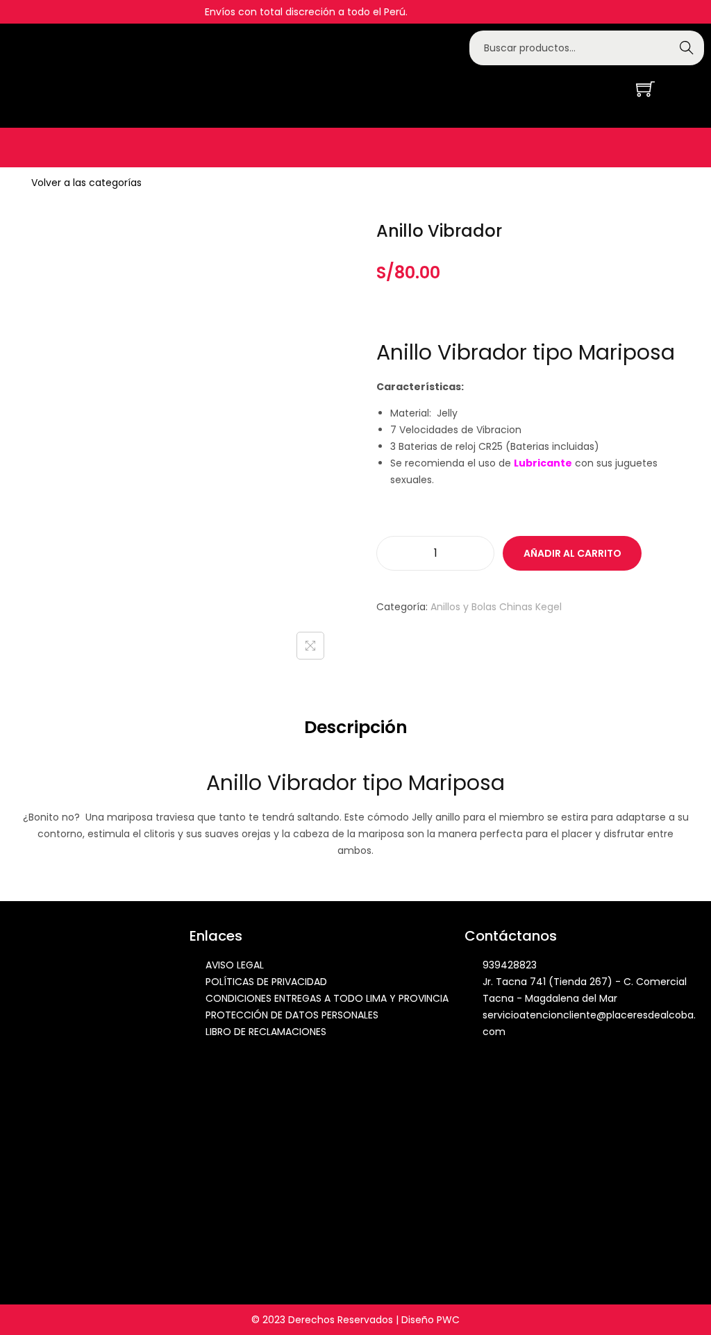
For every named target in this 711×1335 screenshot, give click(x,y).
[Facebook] (547, 87)
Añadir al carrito (572, 553)
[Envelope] (587, 87)
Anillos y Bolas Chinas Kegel (496, 607)
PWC (448, 1320)
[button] (18, 147)
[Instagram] (567, 87)
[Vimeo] (607, 87)
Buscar (686, 48)
